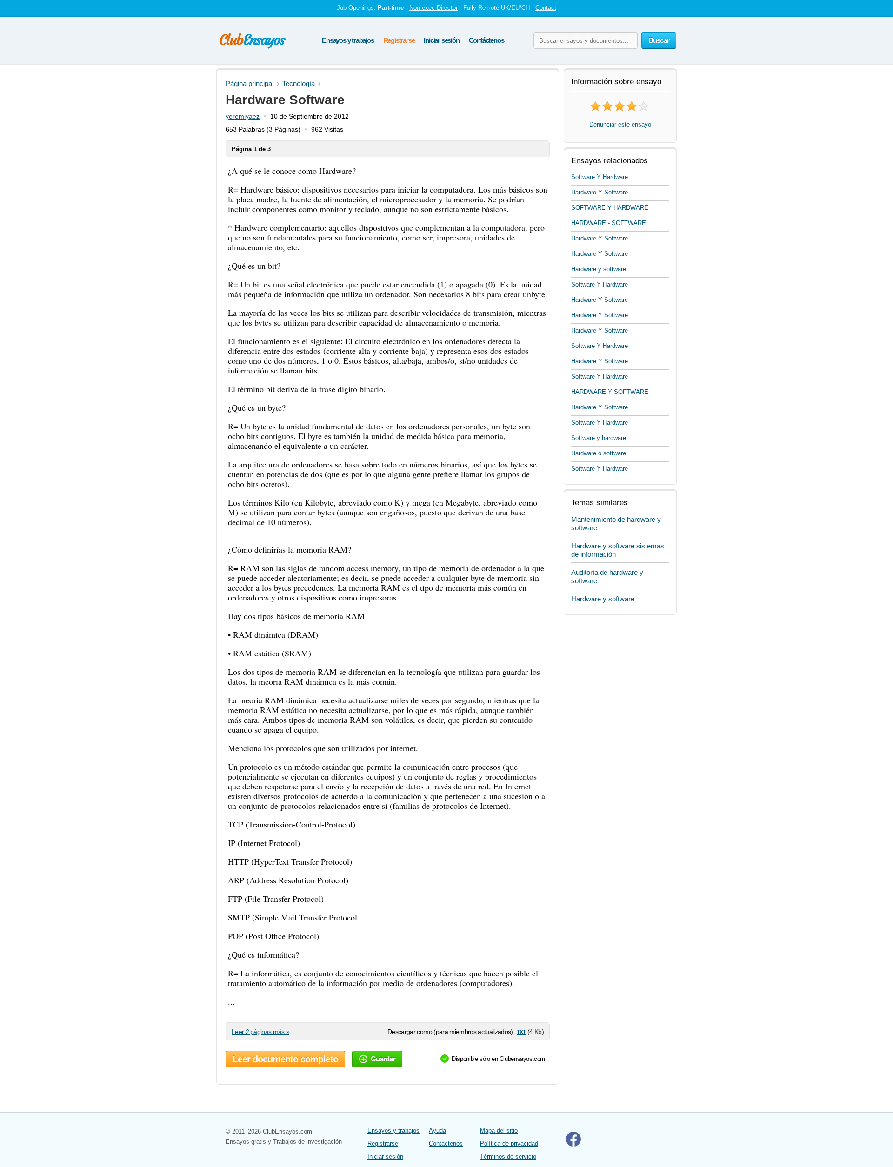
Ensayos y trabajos (347, 40)
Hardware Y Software (599, 192)
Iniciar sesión (441, 40)
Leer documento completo (285, 1059)
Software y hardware (598, 437)
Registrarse (399, 40)
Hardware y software (598, 269)
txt (521, 1031)
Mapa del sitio (499, 1130)
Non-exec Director (433, 7)
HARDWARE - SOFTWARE (608, 223)
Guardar (383, 1059)
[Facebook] (573, 1144)
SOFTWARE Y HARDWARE (609, 207)
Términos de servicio (508, 1156)
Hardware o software (598, 453)
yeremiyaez (243, 116)
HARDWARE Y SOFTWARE (609, 391)
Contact (545, 7)
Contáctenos (486, 40)
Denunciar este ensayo (620, 124)
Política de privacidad (509, 1143)
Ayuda (437, 1130)
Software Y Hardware (599, 176)
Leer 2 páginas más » (260, 1031)
